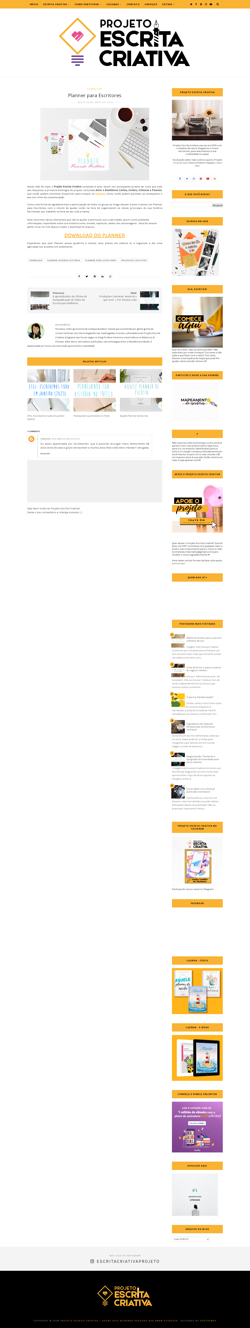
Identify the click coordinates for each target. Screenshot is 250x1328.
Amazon (100, 193)
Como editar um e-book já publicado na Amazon (200, 790)
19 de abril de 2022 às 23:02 (66, 439)
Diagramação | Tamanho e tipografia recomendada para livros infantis (202, 759)
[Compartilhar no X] (87, 276)
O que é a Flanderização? (199, 697)
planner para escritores (100, 260)
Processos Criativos (134, 260)
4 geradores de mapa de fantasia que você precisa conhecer (200, 726)
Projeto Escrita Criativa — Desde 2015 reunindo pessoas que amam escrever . (120, 1321)
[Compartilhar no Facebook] (79, 276)
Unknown (45, 439)
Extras (167, 4)
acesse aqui (178, 563)
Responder (45, 454)
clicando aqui (180, 162)
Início (34, 4)
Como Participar (87, 4)
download (94, 88)
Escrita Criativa (55, 4)
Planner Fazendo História (63, 260)
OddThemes (208, 1321)
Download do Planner (94, 235)
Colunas (112, 4)
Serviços (151, 4)
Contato (133, 4)
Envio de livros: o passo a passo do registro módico (203, 669)
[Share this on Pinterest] (94, 276)
